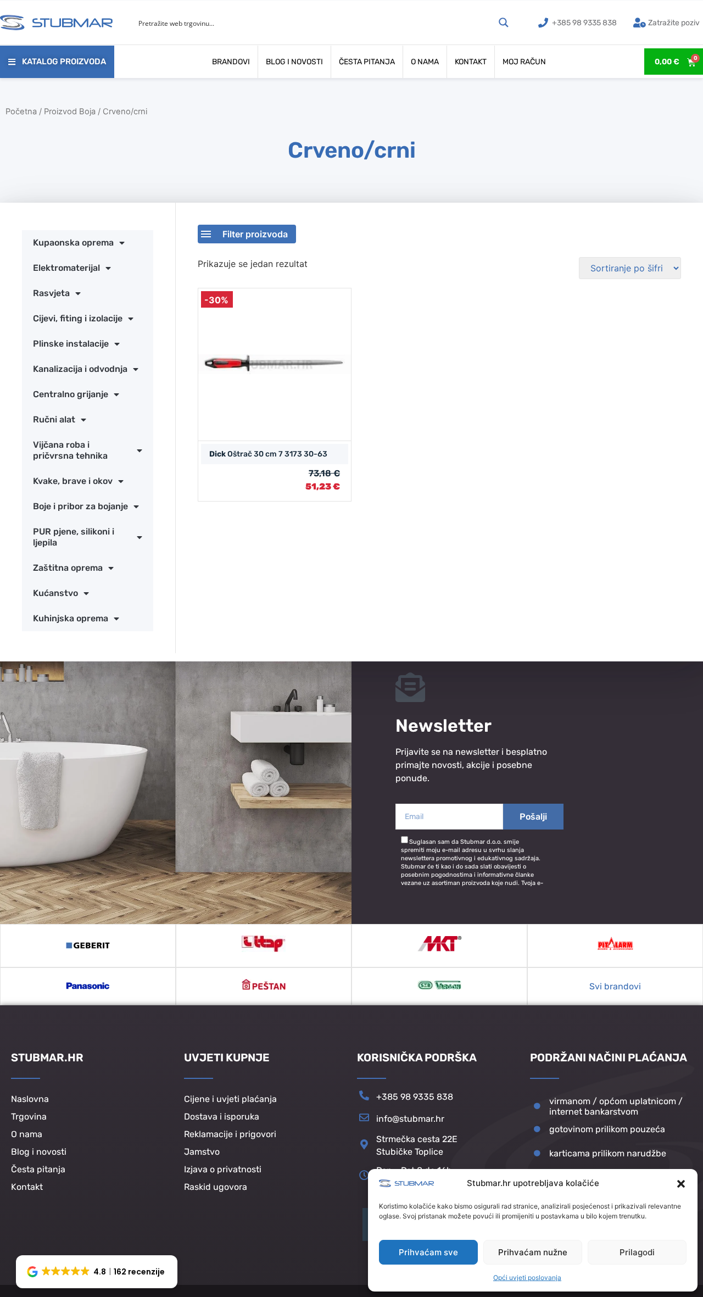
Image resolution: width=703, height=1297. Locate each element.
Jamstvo (202, 1151)
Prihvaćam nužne (532, 1252)
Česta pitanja (367, 61)
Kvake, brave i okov (73, 481)
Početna (21, 111)
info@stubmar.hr (410, 1119)
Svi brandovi (615, 986)
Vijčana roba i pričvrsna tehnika (70, 450)
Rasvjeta (51, 293)
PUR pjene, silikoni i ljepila (73, 537)
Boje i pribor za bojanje (80, 506)
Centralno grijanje (70, 394)
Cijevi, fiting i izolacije (77, 318)
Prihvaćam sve (428, 1252)
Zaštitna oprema (68, 568)
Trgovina (29, 1116)
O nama (425, 61)
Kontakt (471, 61)
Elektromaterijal (66, 268)
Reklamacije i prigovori (230, 1134)
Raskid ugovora (215, 1187)
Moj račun (524, 61)
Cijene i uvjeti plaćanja (230, 1099)
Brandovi (231, 61)
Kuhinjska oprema (70, 618)
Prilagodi (637, 1252)
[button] (681, 1183)
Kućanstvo (55, 593)
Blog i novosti (294, 61)
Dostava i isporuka (221, 1116)
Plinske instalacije (71, 343)
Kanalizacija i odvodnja (80, 369)
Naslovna (30, 1099)
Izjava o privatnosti (222, 1169)
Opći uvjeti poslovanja (527, 1277)
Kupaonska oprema (73, 242)
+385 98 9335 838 (414, 1097)
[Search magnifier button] (503, 22)
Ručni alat (54, 419)
